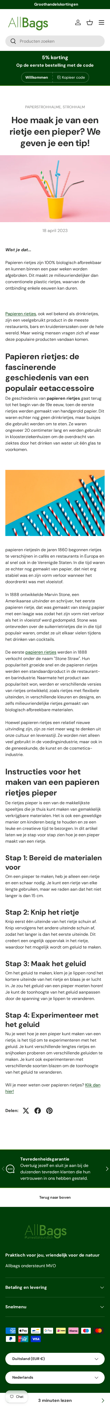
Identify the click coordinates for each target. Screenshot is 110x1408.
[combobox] (55, 41)
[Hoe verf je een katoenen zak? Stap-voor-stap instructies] (102, 1400)
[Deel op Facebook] (38, 1111)
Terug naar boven (55, 1197)
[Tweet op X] (26, 1111)
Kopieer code (73, 77)
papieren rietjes (40, 652)
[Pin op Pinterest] (49, 1111)
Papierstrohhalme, (44, 107)
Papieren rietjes (20, 314)
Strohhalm (74, 107)
